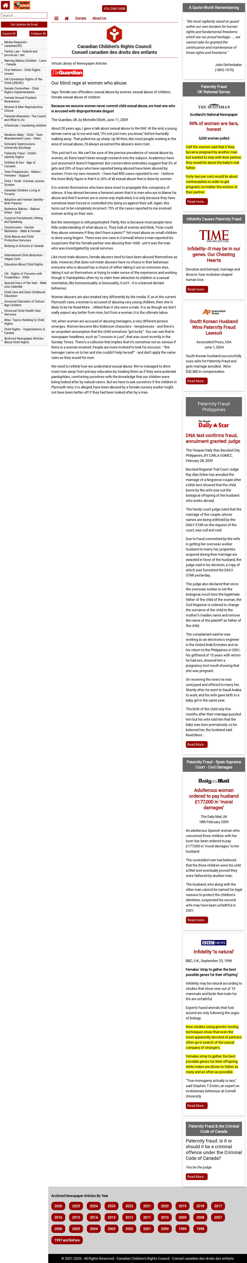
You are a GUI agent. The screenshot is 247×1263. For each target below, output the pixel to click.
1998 (200, 1229)
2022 (129, 1206)
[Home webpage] (5, 5)
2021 (147, 1206)
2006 (58, 1229)
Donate (80, 18)
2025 (76, 1206)
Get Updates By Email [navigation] (24, 24)
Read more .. (196, 202)
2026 (58, 1206)
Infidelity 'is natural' (214, 951)
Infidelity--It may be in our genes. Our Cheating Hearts (213, 254)
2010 (165, 1217)
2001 (147, 1229)
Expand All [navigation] (9, 33)
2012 (129, 1217)
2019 (182, 1206)
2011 (147, 1217)
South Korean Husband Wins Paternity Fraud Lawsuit (214, 327)
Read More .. (196, 381)
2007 (218, 1217)
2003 (111, 1229)
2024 (94, 1206)
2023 (111, 1206)
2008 (200, 1217)
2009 (182, 1217)
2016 (58, 1217)
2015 (76, 1217)
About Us (99, 18)
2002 (129, 1229)
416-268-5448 (114, 9)
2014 (94, 1217)
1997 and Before (67, 1240)
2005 (76, 1229)
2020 (165, 1206)
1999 (182, 1229)
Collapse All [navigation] (38, 33)
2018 (200, 1206)
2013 (111, 1217)
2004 (94, 1229)
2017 (218, 1206)
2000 (165, 1229)
